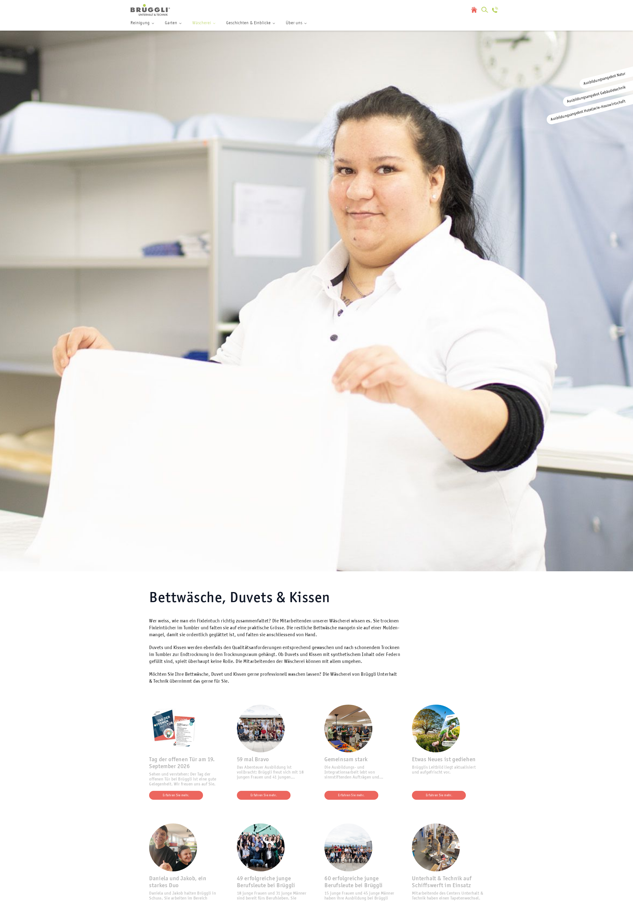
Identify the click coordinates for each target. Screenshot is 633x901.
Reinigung (140, 23)
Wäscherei (201, 23)
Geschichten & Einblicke (248, 23)
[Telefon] (495, 10)
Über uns (294, 23)
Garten (171, 23)
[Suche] (484, 10)
